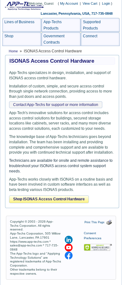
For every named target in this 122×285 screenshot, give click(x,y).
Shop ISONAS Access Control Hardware (49, 199)
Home (13, 51)
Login (106, 3)
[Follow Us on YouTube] (69, 247)
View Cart (90, 3)
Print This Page (95, 222)
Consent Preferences (92, 235)
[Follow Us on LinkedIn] (69, 239)
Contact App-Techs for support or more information (55, 105)
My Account (69, 3)
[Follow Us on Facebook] (69, 255)
